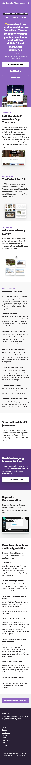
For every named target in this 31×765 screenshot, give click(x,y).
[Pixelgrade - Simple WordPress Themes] (7, 3)
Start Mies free (15, 71)
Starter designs (20, 3)
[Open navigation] (28, 3)
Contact (4, 730)
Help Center (6, 733)
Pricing (4, 727)
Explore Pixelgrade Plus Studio (15, 701)
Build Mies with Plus (15, 65)
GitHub (4, 745)
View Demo (15, 78)
